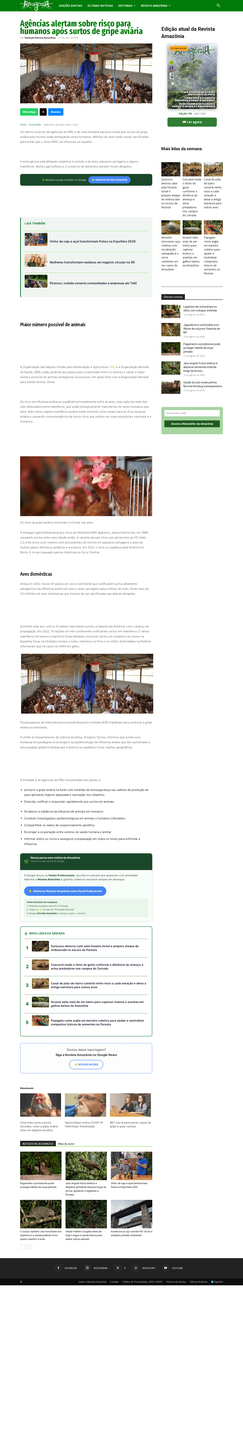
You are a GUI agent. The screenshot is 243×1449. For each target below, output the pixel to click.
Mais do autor (66, 1143)
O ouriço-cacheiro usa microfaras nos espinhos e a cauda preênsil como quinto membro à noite (41, 1235)
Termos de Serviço (176, 1281)
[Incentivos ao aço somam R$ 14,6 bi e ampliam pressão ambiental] (131, 1214)
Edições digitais (70, 5)
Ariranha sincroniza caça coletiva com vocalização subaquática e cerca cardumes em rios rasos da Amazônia (170, 253)
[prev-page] (22, 1246)
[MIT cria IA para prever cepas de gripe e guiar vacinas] (130, 1105)
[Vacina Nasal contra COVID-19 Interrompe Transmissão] (85, 1105)
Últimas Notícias (100, 5)
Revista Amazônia (154, 5)
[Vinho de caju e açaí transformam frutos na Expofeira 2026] (131, 1166)
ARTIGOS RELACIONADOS (38, 1143)
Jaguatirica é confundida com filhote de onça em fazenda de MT (201, 328)
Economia (35, 124)
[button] (218, 6)
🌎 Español (217, 1281)
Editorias (125, 5)
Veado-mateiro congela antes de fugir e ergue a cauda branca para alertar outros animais (83, 1235)
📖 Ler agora (192, 122)
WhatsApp (29, 111)
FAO (111, 367)
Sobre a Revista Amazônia (93, 1281)
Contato (114, 1281)
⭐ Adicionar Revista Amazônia (109, 179)
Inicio (23, 124)
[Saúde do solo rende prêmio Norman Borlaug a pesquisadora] (170, 387)
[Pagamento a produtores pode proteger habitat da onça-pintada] (41, 1166)
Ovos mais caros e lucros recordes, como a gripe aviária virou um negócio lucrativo (39, 1126)
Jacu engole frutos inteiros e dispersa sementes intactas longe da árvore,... (200, 367)
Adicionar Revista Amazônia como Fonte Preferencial (67, 891)
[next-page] (28, 1246)
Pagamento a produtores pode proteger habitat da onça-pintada (201, 348)
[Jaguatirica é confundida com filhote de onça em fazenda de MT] (170, 329)
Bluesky (56, 111)
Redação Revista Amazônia (40, 37)
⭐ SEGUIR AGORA (86, 1064)
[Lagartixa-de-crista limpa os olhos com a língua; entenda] (170, 311)
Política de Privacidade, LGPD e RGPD (142, 1281)
